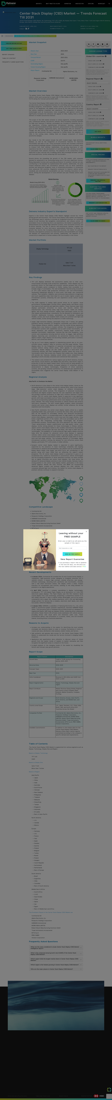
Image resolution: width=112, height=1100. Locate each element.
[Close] (86, 531)
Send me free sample (72, 554)
